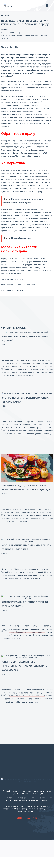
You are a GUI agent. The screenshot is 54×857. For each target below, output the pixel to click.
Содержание (9, 46)
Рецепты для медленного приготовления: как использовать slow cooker (24, 665)
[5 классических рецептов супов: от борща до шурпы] (27, 596)
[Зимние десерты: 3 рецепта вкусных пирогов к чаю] (27, 393)
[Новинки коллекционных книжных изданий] (27, 332)
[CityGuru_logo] (9, 4)
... (38, 375)
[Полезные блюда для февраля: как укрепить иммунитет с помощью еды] (27, 454)
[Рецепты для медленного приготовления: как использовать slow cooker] (27, 656)
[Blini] (27, 539)
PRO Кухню (5, 15)
